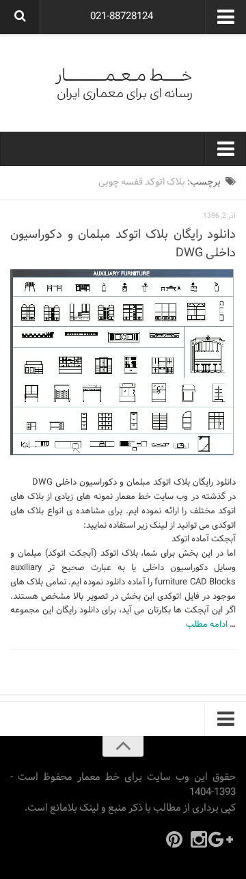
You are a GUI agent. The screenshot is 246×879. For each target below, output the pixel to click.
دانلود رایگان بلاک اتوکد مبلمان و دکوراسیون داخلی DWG (123, 244)
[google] (223, 839)
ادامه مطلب (207, 624)
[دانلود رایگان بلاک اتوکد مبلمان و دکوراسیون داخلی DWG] (123, 362)
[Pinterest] (174, 839)
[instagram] (198, 839)
